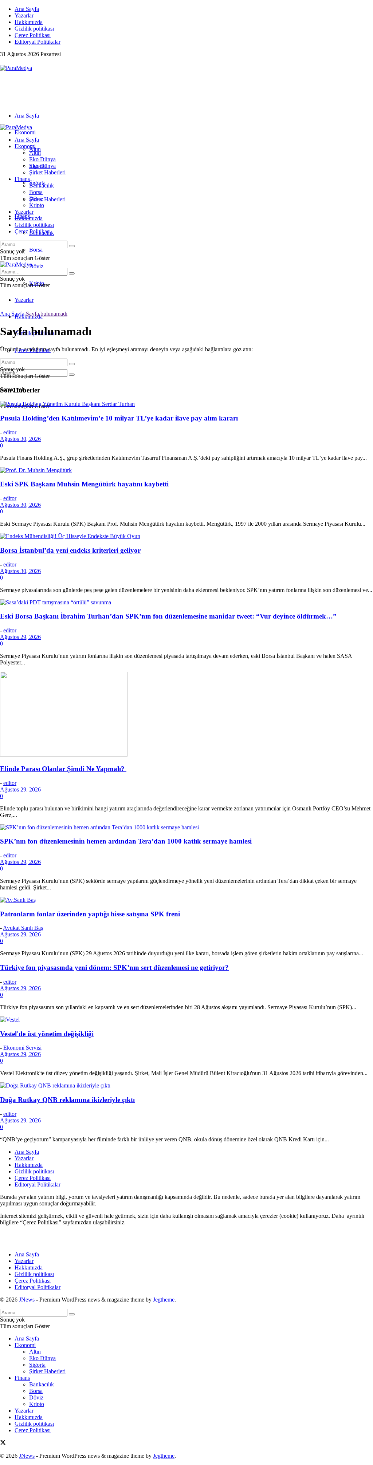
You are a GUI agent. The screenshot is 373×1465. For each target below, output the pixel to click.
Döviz (36, 266)
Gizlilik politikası (34, 28)
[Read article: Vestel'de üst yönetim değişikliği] (186, 1019)
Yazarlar (24, 15)
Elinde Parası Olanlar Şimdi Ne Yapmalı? (63, 769)
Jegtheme (163, 1299)
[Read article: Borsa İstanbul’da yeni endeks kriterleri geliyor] (186, 536)
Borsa (36, 249)
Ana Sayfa (27, 9)
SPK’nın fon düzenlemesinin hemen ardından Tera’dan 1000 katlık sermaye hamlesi (126, 841)
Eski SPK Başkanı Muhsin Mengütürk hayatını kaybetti (84, 484)
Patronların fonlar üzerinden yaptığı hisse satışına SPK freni (90, 914)
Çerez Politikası (33, 35)
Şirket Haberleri (47, 199)
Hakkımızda (29, 22)
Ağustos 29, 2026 (20, 637)
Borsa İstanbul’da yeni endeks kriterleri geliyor (70, 550)
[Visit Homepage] (16, 68)
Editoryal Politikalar (37, 42)
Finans (22, 179)
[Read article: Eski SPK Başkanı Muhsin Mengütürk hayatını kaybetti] (186, 470)
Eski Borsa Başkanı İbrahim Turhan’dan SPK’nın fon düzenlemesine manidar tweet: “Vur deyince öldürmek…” (168, 616)
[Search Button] (72, 375)
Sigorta (37, 166)
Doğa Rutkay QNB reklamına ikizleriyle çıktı (67, 1099)
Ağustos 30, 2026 (20, 439)
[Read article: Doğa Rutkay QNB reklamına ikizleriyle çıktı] (186, 1085)
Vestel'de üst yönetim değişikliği (47, 1034)
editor (9, 432)
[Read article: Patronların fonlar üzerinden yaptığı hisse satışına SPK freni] (186, 900)
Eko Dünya (42, 159)
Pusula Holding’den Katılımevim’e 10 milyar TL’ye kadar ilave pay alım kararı (119, 418)
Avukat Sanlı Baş (23, 928)
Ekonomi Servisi (22, 1048)
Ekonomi (25, 132)
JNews (27, 1299)
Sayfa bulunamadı (46, 314)
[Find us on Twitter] (3, 61)
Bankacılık (41, 185)
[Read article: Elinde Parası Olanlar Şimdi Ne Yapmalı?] (186, 715)
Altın (35, 153)
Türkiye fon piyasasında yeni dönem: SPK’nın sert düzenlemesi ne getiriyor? (114, 967)
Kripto (36, 205)
